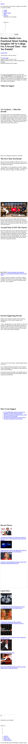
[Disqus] (14, 439)
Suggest (2, 3)
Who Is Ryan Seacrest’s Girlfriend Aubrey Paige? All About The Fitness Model (15, 415)
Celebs (5, 53)
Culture (2, 53)
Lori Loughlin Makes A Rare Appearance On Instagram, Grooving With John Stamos (14, 412)
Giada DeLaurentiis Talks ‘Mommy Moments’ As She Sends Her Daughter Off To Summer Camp (14, 274)
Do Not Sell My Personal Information (9, 742)
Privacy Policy (7, 738)
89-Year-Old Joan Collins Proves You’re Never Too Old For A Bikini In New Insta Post (15, 418)
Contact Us (6, 737)
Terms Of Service (8, 740)
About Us (6, 736)
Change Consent (23, 742)
